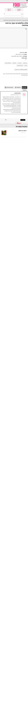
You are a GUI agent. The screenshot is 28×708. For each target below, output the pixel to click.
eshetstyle (22, 52)
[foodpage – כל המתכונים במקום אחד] (20, 7)
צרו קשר (24, 90)
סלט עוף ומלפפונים (20, 65)
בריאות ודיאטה (18, 20)
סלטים (14, 56)
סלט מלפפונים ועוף (8, 62)
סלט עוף (25, 65)
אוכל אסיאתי (25, 62)
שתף (6, 119)
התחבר (18, 10)
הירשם (9, 10)
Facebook (18, 87)
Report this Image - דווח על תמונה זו (21, 69)
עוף (12, 56)
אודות (25, 87)
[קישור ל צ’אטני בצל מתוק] (4, 135)
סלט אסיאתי (14, 62)
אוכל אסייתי (19, 62)
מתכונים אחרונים (9, 87)
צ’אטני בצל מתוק (22, 130)
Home (23, 20)
